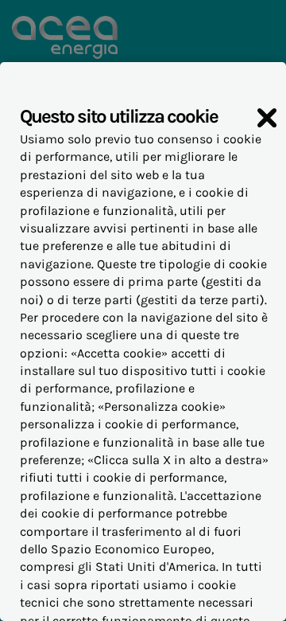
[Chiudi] (266, 117)
